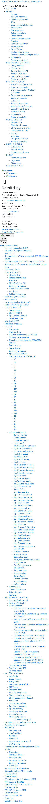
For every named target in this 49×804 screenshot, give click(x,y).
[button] (14, 6)
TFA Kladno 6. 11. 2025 (14, 782)
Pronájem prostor (18, 158)
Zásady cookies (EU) (14, 801)
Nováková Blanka (21, 551)
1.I (14, 367)
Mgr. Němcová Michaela (24, 522)
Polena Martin (20, 562)
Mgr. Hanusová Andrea (23, 500)
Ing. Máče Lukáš (21, 456)
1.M (15, 370)
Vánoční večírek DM (13, 795)
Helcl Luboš (19, 443)
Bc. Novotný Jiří (20, 435)
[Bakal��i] (7, 170)
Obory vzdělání (17, 65)
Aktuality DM (16, 122)
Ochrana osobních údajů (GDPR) (25, 55)
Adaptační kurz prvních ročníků (18, 250)
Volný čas (15, 136)
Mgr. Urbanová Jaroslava (24, 546)
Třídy (13, 22)
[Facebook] (11, 173)
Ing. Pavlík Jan (20, 462)
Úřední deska (16, 36)
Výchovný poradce (19, 98)
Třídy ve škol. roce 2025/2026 (22, 356)
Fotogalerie (16, 57)
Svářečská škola (16, 318)
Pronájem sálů (15, 757)
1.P (15, 372)
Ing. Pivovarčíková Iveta (24, 465)
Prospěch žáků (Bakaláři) (21, 84)
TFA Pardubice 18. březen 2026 (18, 784)
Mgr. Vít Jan (19, 549)
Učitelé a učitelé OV (19, 19)
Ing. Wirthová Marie (22, 481)
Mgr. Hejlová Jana (21, 503)
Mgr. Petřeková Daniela (24, 530)
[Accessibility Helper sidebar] (7, 235)
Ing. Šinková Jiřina (21, 478)
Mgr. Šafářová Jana (22, 535)
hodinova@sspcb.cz (16, 200)
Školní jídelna (16, 49)
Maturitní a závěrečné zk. (22, 106)
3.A (15, 402)
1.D (15, 364)
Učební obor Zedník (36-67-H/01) (28, 662)
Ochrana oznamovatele (21, 38)
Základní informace (19, 17)
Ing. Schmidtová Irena (23, 473)
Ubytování (15, 160)
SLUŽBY (9, 155)
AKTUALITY (11, 8)
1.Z (15, 378)
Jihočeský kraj (15, 733)
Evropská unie (15, 730)
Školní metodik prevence (21, 95)
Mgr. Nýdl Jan (20, 524)
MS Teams (15, 92)
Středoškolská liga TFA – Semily (18, 771)
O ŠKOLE (10, 11)
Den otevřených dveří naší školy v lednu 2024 (24, 261)
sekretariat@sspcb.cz (11, 229)
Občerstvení (16, 163)
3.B (15, 405)
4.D (15, 429)
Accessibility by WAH (9, 245)
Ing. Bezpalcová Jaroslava (25, 446)
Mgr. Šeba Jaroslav (22, 541)
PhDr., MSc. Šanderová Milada (27, 559)
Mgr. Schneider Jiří (22, 538)
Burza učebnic (15, 679)
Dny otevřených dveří (20, 76)
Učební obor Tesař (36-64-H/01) (28, 657)
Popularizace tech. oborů (20, 741)
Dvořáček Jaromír (21, 440)
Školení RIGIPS (17, 149)
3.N (15, 413)
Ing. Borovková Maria (23, 448)
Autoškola (13, 676)
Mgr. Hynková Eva (21, 508)
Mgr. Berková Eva (21, 492)
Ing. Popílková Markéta (24, 467)
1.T (15, 375)
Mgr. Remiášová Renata (24, 532)
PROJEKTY (9, 728)
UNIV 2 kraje (14, 744)
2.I (15, 386)
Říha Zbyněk (19, 568)
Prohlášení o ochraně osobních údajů (20, 722)
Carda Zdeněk (20, 438)
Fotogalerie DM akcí (19, 139)
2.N (15, 391)
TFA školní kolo (11, 787)
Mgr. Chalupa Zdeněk (23, 494)
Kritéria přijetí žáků (19, 74)
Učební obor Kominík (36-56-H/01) (29, 638)
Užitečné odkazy (16, 714)
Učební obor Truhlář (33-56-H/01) (28, 660)
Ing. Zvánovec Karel (22, 486)
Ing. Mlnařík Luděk (21, 459)
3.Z (15, 421)
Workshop (9, 798)
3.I (15, 408)
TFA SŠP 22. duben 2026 (15, 790)
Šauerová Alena (20, 570)
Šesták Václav (20, 573)
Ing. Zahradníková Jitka (24, 484)
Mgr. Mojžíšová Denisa (23, 519)
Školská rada (16, 27)
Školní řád (15, 101)
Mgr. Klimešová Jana (22, 516)
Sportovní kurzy (18, 111)
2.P (15, 394)
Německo (13, 736)
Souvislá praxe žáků (19, 103)
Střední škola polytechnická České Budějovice (22, 1)
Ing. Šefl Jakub (20, 475)
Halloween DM (11, 299)
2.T (15, 397)
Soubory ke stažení (19, 60)
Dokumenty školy (18, 33)
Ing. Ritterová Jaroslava (24, 470)
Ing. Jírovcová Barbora (23, 451)
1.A (15, 359)
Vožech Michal (20, 584)
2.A (15, 381)
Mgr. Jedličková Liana (23, 511)
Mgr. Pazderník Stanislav (24, 527)
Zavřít (3, 239)
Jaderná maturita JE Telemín (17, 305)
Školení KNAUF (17, 147)
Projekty (14, 41)
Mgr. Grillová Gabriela (23, 497)
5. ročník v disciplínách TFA (16, 248)
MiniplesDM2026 (12, 321)
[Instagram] (11, 176)
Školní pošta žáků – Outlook (23, 90)
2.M (15, 389)
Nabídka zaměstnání (19, 44)
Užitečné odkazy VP (22, 719)
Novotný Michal (20, 554)
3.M (15, 410)
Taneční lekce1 (11, 774)
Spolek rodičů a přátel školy (17, 768)
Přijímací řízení (17, 68)
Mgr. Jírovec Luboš (22, 513)
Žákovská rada (17, 30)
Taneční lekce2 (11, 776)
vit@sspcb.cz (13, 211)
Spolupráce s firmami (20, 52)
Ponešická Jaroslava (22, 565)
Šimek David (19, 576)
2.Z (15, 400)
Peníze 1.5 (13, 738)
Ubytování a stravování (21, 128)
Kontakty (14, 14)
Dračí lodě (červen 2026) (15, 297)
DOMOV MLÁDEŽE (14, 120)
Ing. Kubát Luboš (21, 454)
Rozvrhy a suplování (19, 87)
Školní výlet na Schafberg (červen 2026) (22, 746)
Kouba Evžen (19, 489)
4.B (15, 427)
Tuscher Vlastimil (21, 578)
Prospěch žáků (15, 690)
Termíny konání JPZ (19, 71)
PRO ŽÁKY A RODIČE (15, 82)
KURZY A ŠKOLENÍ (14, 144)
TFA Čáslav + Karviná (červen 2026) (20, 779)
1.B (15, 362)
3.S (15, 416)
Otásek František (21, 557)
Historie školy (17, 46)
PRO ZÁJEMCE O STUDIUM (18, 63)
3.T (15, 419)
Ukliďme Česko (11, 793)
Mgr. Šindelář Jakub (22, 543)
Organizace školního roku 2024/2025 (25, 340)
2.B (15, 383)
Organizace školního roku (22, 25)
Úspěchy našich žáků (20, 109)
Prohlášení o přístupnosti (12, 232)
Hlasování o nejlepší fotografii (17, 302)
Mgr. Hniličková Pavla (23, 505)
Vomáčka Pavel (20, 581)
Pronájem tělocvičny (18, 760)
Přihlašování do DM (19, 130)
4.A (15, 424)
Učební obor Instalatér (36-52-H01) (29, 635)
